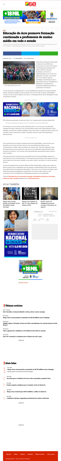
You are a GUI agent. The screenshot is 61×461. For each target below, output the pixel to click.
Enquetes (30, 454)
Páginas (22, 454)
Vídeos (16, 454)
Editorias (8, 454)
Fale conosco (51, 454)
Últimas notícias (39, 454)
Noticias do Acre (34, 178)
